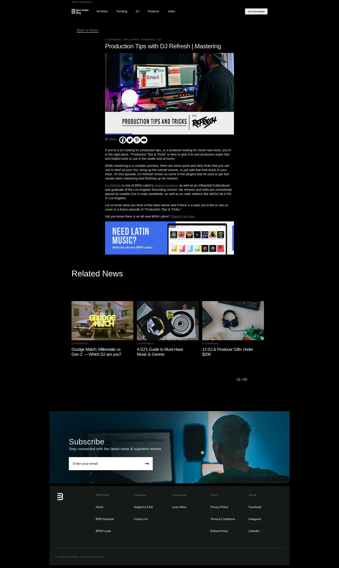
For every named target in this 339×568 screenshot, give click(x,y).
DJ (137, 11)
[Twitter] (129, 139)
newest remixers (165, 185)
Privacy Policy (219, 507)
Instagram (255, 519)
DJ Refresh (113, 185)
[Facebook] (122, 139)
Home (99, 507)
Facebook (255, 507)
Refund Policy (219, 531)
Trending (121, 11)
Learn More (179, 507)
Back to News (87, 30)
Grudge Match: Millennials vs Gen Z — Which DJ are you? (96, 352)
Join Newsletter (256, 11)
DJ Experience (113, 39)
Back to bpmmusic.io (82, 2)
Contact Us (141, 519)
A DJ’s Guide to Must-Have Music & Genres (160, 352)
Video (171, 11)
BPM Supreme (105, 519)
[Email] (143, 139)
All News (102, 11)
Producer (153, 11)
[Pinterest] (136, 139)
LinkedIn (254, 531)
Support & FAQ (143, 507)
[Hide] (120, 146)
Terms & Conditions (222, 519)
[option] (104, 329)
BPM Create (103, 531)
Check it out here (183, 216)
